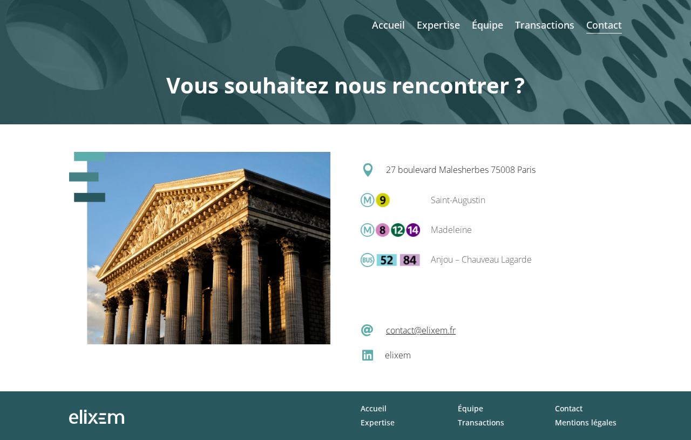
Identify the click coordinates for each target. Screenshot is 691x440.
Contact (604, 24)
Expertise (438, 24)
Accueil (388, 24)
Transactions (544, 24)
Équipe (487, 24)
